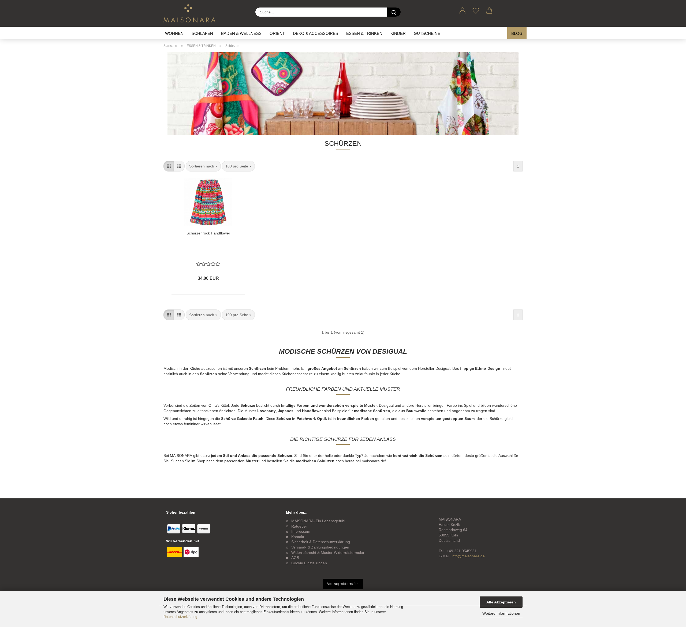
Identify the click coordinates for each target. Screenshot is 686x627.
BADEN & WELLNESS (241, 33)
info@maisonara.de (468, 556)
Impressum (300, 531)
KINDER (398, 33)
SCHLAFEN (202, 33)
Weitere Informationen (501, 613)
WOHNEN (174, 33)
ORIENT (277, 33)
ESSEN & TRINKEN (364, 33)
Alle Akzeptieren (501, 602)
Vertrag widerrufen (343, 584)
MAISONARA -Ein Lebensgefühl (318, 521)
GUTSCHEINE (427, 33)
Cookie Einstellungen (309, 563)
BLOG (517, 33)
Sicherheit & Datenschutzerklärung (320, 542)
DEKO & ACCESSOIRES (315, 33)
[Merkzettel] (476, 9)
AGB (295, 557)
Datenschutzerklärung (180, 617)
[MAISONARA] (191, 13)
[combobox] (203, 166)
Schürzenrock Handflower (208, 233)
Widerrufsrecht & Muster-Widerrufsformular (327, 552)
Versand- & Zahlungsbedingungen (320, 547)
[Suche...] (394, 12)
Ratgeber (299, 526)
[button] (462, 9)
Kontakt (297, 537)
